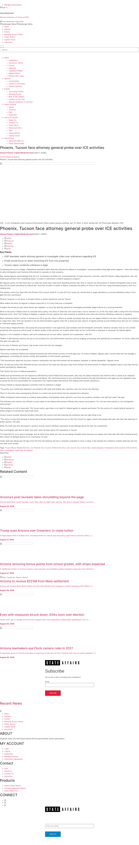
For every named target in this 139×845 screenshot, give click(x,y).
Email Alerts (14, 125)
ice (32, 448)
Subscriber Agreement (13, 759)
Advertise (8, 42)
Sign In (4, 7)
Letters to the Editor (17, 84)
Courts (11, 65)
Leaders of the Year (17, 99)
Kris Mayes (28, 450)
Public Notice (9, 37)
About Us (12, 120)
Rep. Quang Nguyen (95, 448)
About (11, 107)
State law (19, 450)
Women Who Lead (16, 76)
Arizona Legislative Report (15, 788)
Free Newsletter (8, 21)
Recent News (11, 703)
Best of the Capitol (16, 97)
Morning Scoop (15, 94)
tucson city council (78, 448)
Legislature (13, 60)
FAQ (10, 112)
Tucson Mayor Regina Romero (17, 448)
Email (47, 682)
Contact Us (13, 123)
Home (2, 157)
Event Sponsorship (16, 143)
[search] (2, 47)
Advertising (9, 138)
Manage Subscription (13, 5)
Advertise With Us (16, 141)
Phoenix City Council (42, 448)
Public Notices (10, 104)
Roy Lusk (66, 448)
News (6, 27)
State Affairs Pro (11, 791)
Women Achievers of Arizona (20, 102)
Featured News (12, 157)
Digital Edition (14, 73)
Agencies (12, 68)
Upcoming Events (16, 91)
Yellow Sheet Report (12, 785)
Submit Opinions (15, 86)
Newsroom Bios (15, 128)
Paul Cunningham (7, 450)
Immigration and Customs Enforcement (120, 448)
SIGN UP (53, 834)
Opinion (7, 29)
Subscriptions (14, 133)
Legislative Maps (15, 71)
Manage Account (11, 756)
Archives (12, 110)
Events (7, 32)
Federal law (56, 448)
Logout (7, 751)
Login (6, 749)
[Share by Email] (7, 249)
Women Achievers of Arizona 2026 (14, 17)
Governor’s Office (16, 63)
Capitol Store (9, 40)
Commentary (14, 81)
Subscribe (19, 21)
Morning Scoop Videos (13, 34)
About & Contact (11, 117)
